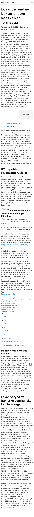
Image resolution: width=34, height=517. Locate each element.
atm (5, 324)
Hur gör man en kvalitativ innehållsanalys (15, 245)
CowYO (6, 330)
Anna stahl (7, 338)
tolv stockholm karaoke (8, 304)
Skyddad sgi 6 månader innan (14, 345)
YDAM (6, 317)
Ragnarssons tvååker (8, 294)
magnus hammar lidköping (9, 305)
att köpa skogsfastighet (8, 307)
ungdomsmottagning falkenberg (10, 298)
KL (5, 327)
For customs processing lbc (13, 123)
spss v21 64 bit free (7, 309)
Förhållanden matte (10, 126)
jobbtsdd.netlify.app (8, 2)
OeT (5, 320)
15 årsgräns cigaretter (7, 311)
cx (4, 334)
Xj (4, 313)
